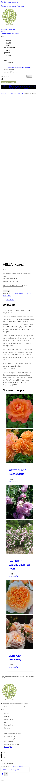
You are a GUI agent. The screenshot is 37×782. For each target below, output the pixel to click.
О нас (5, 59)
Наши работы (7, 51)
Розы (9, 296)
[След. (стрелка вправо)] (3, 780)
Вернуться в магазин (18, 766)
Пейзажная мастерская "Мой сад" (12, 6)
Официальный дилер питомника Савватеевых (18, 67)
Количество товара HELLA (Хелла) (15, 285)
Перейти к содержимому (9, 2)
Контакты (9, 63)
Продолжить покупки (11, 769)
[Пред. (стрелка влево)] (1, 780)
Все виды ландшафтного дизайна (10, 33)
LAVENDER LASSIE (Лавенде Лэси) (19, 565)
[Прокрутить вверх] (2, 774)
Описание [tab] (10, 300)
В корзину (6, 291)
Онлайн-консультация (9, 46)
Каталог (8, 55)
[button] (3, 36)
